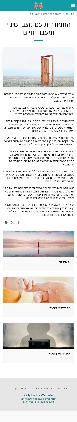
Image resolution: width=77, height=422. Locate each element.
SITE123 (39, 401)
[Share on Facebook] (19, 222)
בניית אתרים (28, 401)
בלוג (66, 13)
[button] (73, 5)
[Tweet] (12, 222)
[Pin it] (6, 222)
